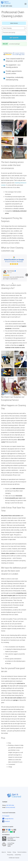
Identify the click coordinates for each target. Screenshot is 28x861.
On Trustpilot (5, 816)
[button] (1, 275)
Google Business (9, 818)
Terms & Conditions (21, 852)
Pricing (14, 852)
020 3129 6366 (7, 6)
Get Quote (14, 38)
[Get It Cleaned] (6, 2)
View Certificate (11, 840)
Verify (9, 846)
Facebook (7, 821)
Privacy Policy (10, 854)
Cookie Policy (18, 854)
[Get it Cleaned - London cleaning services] (14, 795)
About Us (4, 852)
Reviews (9, 852)
